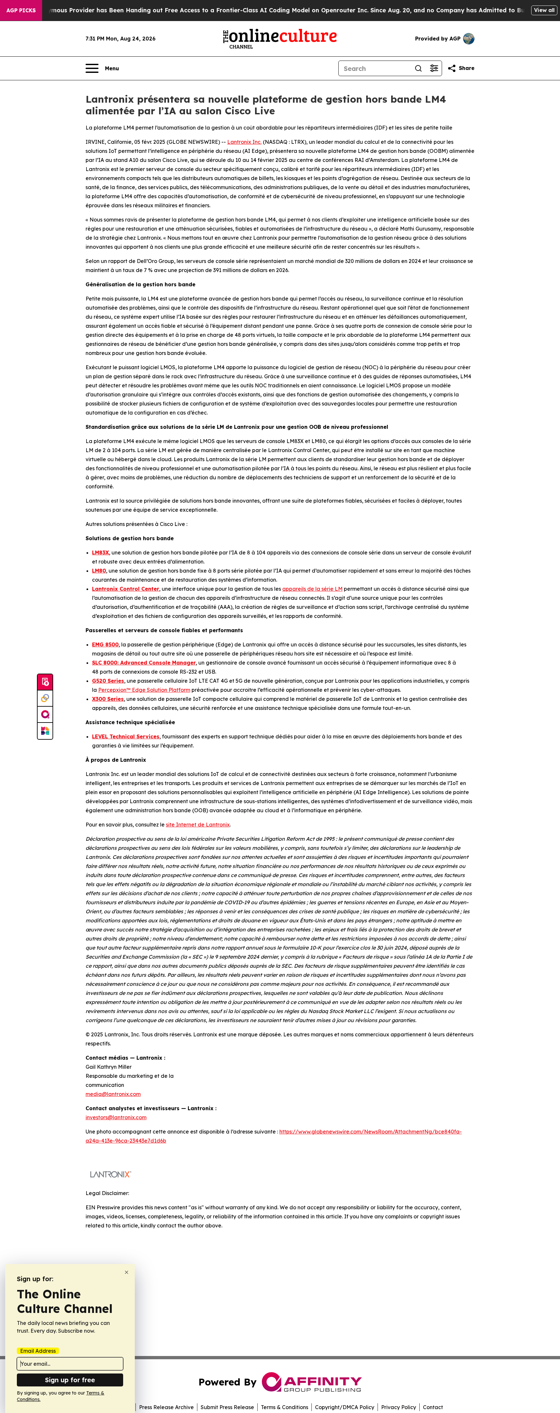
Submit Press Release (227, 1407)
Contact (433, 1407)
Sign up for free (70, 1380)
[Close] (126, 1272)
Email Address (38, 1351)
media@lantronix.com (113, 1094)
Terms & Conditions (284, 1407)
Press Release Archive (166, 1407)
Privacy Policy (398, 1407)
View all (544, 10)
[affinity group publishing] (45, 715)
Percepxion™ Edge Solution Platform (144, 690)
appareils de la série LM (312, 589)
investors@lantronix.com (116, 1117)
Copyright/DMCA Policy (344, 1407)
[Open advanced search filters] (434, 68)
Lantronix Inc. (244, 142)
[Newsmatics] (45, 731)
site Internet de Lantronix (198, 824)
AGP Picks (21, 10)
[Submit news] (45, 682)
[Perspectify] (45, 698)
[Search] (418, 68)
